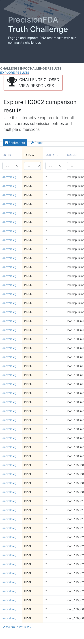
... (16, 627)
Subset (72, 154)
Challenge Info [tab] (14, 68)
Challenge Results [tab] (44, 68)
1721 (26, 627)
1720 (20, 627)
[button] (33, 83)
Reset (38, 143)
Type (28, 154)
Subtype (51, 154)
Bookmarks (16, 143)
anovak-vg (9, 177)
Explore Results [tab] (14, 73)
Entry (6, 154)
